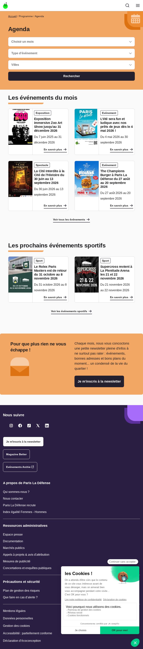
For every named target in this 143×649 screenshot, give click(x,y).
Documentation (13, 541)
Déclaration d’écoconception (22, 640)
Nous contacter (13, 498)
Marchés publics (14, 547)
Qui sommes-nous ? (16, 491)
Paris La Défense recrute (19, 505)
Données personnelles (18, 618)
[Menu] (138, 5)
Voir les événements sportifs (69, 311)
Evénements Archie (18, 466)
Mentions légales (14, 610)
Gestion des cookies (16, 625)
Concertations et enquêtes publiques (27, 568)
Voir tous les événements (69, 219)
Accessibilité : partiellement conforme (27, 633)
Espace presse (13, 534)
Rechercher (71, 76)
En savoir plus (53, 149)
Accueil (12, 16)
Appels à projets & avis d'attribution (26, 554)
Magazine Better (16, 454)
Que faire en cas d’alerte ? (20, 597)
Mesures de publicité (16, 561)
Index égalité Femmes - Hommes (25, 512)
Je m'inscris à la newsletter (99, 381)
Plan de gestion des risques (21, 590)
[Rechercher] (127, 5)
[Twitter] (11, 425)
